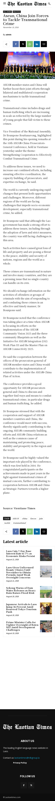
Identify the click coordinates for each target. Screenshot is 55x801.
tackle (7, 523)
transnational (19, 523)
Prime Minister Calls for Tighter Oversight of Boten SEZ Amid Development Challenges (22, 626)
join (41, 518)
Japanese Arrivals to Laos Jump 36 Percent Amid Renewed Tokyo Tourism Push (21, 608)
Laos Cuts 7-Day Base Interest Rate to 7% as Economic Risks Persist (20, 553)
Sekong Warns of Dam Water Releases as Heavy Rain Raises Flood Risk (21, 590)
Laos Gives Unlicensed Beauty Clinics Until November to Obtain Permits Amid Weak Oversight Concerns (20, 572)
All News (7, 12)
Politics (16, 12)
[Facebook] (16, 44)
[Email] (44, 44)
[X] (23, 44)
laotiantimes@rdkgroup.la (27, 757)
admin (8, 34)
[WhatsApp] (30, 44)
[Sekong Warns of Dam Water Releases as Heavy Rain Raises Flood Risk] (46, 592)
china (24, 518)
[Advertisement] (27, 674)
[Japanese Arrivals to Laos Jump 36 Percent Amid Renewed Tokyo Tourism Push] (46, 608)
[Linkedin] (37, 44)
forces (33, 518)
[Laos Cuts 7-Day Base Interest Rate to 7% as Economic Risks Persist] (46, 555)
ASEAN (15, 518)
